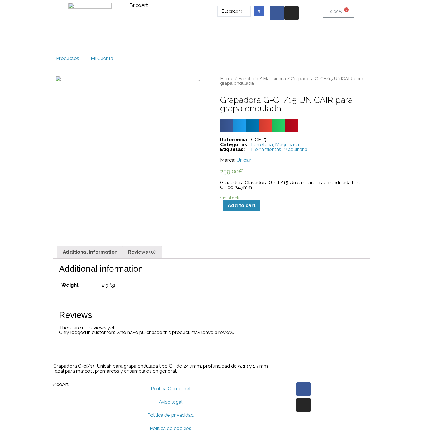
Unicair (243, 160)
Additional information (90, 252)
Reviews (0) (142, 252)
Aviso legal (170, 402)
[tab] (90, 252)
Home (226, 78)
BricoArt (138, 5)
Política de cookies (170, 428)
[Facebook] (277, 13)
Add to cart (242, 205)
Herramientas (266, 149)
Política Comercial (170, 388)
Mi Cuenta (102, 58)
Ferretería (248, 78)
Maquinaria (274, 78)
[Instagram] (291, 13)
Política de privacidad (170, 415)
